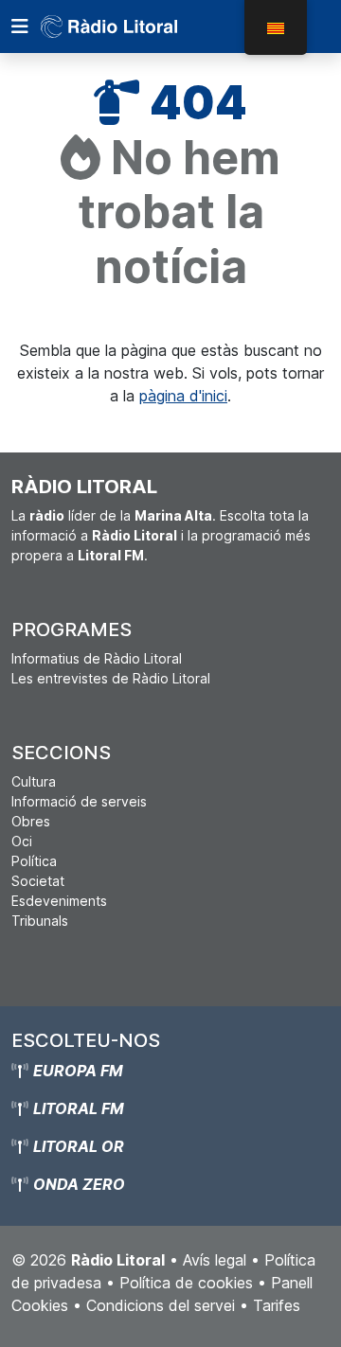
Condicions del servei (160, 1305)
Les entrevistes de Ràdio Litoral (110, 678)
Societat (37, 881)
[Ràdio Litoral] (135, 26)
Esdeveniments (59, 901)
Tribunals (39, 921)
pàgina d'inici (183, 395)
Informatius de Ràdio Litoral (96, 658)
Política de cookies (186, 1282)
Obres (30, 821)
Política (34, 861)
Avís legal (214, 1259)
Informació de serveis (79, 801)
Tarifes (276, 1305)
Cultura (33, 781)
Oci (21, 841)
